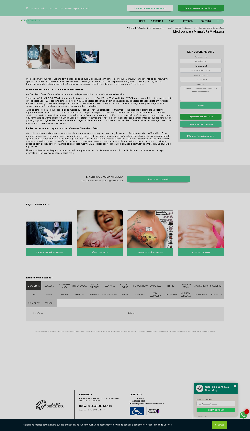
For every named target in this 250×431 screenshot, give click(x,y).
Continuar (219, 425)
